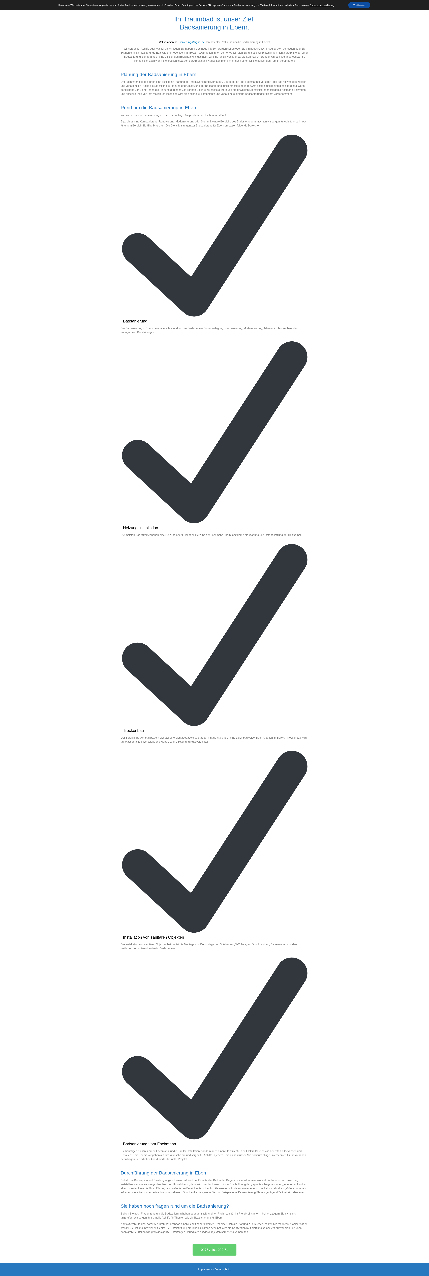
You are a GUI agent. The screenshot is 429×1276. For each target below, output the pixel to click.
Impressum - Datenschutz (214, 1269)
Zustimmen (359, 5)
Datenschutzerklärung (322, 5)
